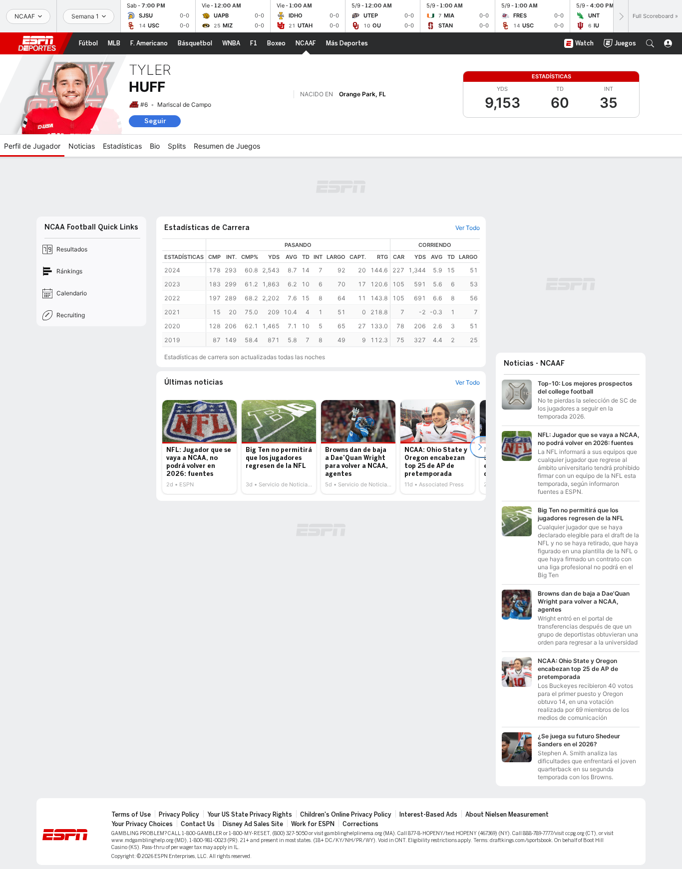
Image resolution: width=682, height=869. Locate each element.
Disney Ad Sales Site (253, 824)
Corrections (360, 824)
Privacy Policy (179, 814)
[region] (343, 292)
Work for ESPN (313, 824)
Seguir (155, 121)
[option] (199, 447)
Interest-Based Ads (428, 814)
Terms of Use (131, 814)
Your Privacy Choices (142, 824)
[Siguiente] (620, 16)
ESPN (37, 43)
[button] (650, 43)
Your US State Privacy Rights (249, 814)
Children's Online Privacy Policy (345, 814)
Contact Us (198, 824)
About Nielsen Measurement (507, 814)
